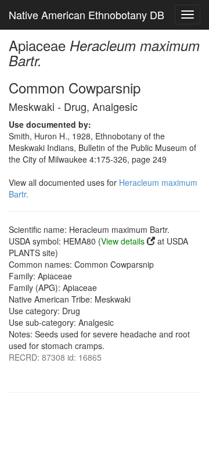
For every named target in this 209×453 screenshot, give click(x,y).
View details (123, 241)
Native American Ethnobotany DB (86, 14)
